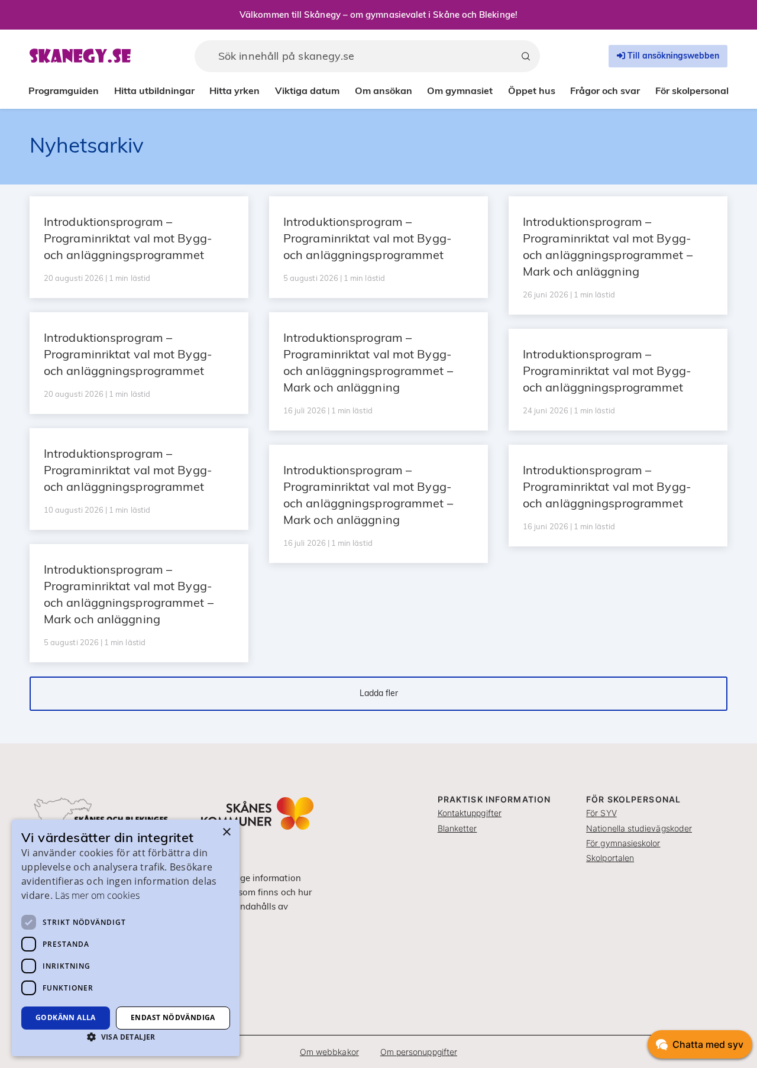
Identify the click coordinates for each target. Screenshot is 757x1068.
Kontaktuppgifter (470, 813)
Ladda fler (379, 693)
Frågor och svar (605, 90)
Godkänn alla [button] (65, 1017)
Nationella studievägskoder (639, 828)
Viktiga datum (307, 90)
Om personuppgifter (418, 1052)
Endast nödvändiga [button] (173, 1017)
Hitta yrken (234, 90)
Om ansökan (383, 90)
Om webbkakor (329, 1052)
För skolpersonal (692, 90)
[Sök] (525, 56)
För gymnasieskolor (623, 843)
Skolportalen (610, 858)
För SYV (601, 813)
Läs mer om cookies (97, 895)
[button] (125, 1037)
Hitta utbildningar (154, 90)
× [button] (226, 832)
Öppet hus (531, 90)
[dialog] (126, 938)
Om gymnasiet (460, 90)
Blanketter (457, 828)
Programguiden (63, 90)
